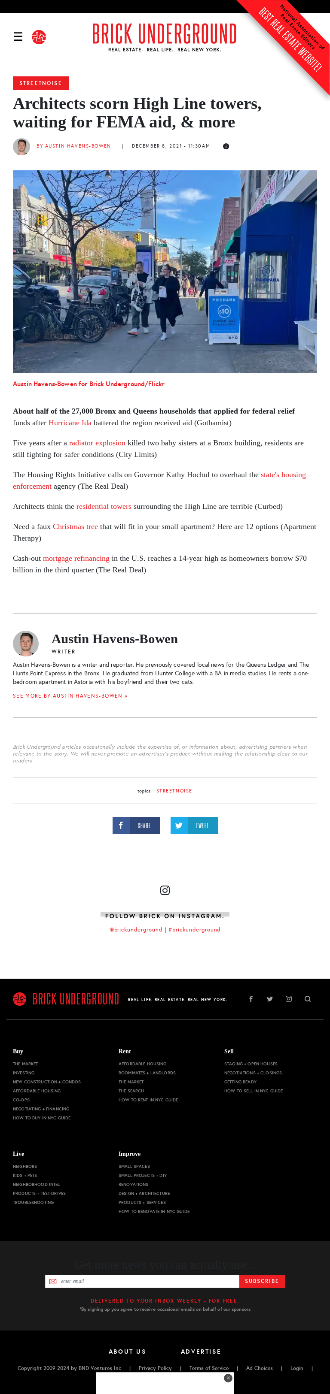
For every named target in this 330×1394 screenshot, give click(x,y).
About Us (128, 1351)
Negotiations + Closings (253, 1073)
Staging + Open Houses (251, 1064)
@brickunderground (136, 929)
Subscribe (262, 1281)
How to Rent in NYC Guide (148, 1100)
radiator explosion (97, 442)
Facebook (251, 999)
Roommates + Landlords (147, 1073)
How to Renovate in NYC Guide (154, 1211)
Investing (23, 1073)
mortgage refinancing (76, 558)
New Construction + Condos (47, 1082)
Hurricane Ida (70, 422)
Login (296, 1368)
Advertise (201, 1351)
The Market (25, 1064)
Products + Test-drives (39, 1193)
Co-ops (21, 1100)
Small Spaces (134, 1166)
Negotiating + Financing (41, 1109)
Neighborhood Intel (36, 1184)
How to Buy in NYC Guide (41, 1118)
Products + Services (142, 1202)
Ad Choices (259, 1368)
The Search (131, 1091)
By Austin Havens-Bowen (74, 146)
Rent (125, 1051)
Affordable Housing (37, 1091)
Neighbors (25, 1166)
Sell (229, 1051)
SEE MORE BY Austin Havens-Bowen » (70, 696)
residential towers (103, 506)
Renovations (134, 1184)
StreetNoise (40, 83)
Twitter (270, 999)
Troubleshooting (33, 1202)
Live (18, 1154)
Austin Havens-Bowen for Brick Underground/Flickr (89, 384)
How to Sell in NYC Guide (253, 1091)
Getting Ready (240, 1082)
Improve (130, 1154)
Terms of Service (209, 1368)
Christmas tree (75, 526)
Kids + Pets (25, 1175)
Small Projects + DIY (143, 1175)
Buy (18, 1051)
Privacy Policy (155, 1368)
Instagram (289, 999)
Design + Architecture (144, 1193)
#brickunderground (194, 929)
